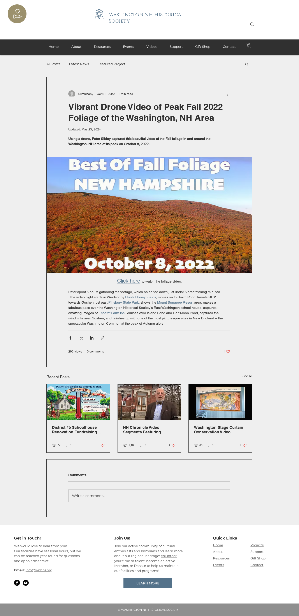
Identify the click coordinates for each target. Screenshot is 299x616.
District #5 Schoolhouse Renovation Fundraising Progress (74, 429)
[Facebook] (17, 583)
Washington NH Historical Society (146, 18)
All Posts (53, 64)
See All (247, 376)
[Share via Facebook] (70, 338)
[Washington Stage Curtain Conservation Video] (220, 402)
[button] (249, 45)
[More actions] (227, 93)
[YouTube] (26, 583)
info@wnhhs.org (39, 570)
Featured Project (111, 64)
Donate (140, 566)
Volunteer (169, 556)
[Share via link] (102, 338)
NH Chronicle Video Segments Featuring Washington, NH (142, 429)
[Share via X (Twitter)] (81, 338)
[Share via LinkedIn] (92, 338)
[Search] (252, 24)
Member (121, 566)
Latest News (79, 64)
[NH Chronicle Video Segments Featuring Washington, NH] (149, 402)
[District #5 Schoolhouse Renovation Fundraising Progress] (78, 402)
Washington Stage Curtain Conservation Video (218, 429)
